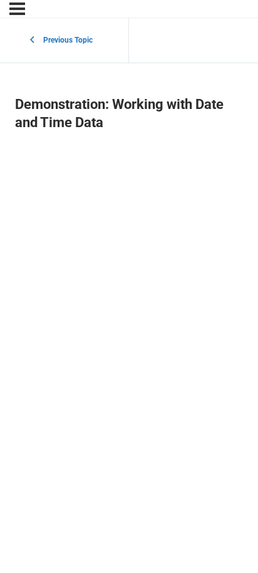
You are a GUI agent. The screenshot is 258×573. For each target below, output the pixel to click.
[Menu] (17, 9)
